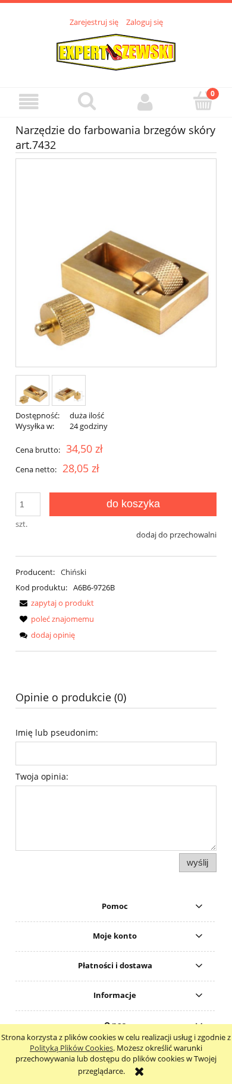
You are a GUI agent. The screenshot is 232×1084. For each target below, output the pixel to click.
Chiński (73, 572)
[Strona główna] (116, 50)
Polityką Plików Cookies (71, 1047)
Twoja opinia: (41, 776)
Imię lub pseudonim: (56, 732)
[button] (29, 102)
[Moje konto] (145, 102)
